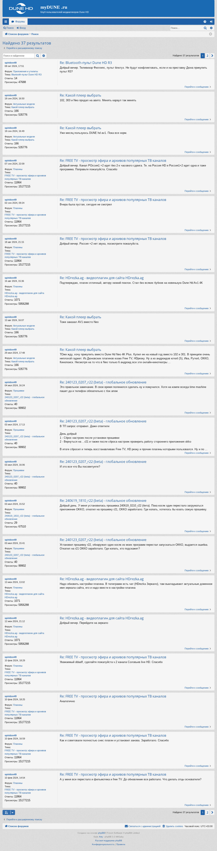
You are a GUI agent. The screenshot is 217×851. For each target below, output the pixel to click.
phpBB (101, 833)
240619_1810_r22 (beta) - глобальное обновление (25, 517)
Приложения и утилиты (25, 71)
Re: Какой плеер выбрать (80, 95)
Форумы (20, 21)
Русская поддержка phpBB (108, 840)
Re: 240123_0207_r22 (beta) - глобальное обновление (103, 382)
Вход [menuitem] (212, 22)
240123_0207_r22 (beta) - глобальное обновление (25, 399)
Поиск (10, 27)
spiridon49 (11, 62)
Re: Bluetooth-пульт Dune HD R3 (86, 63)
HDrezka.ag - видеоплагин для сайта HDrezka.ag (24, 295)
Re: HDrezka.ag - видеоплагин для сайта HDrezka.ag (102, 278)
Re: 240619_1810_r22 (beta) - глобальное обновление (103, 500)
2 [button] (207, 56)
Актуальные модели (24, 104)
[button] (212, 55)
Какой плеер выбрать (22, 107)
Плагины (17, 169)
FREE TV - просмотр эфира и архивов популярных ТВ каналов (25, 177)
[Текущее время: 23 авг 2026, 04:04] (210, 34)
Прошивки (18, 390)
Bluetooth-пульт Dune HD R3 (26, 74)
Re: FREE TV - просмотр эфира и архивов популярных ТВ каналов (113, 160)
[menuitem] (205, 21)
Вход (23, 27)
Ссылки (6, 22)
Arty (101, 837)
